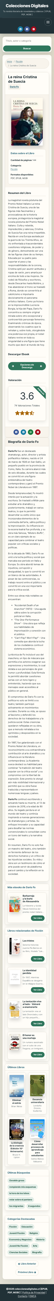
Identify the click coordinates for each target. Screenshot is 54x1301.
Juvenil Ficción (17, 1233)
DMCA (32, 1296)
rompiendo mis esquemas (22, 1187)
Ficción (19, 61)
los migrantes (16, 1206)
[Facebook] (27, 29)
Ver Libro (37, 918)
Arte (35, 1246)
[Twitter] (20, 29)
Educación (27, 1226)
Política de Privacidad (33, 1292)
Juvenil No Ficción (18, 1246)
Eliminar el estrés (16, 1101)
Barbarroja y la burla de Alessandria (31, 898)
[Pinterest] (33, 29)
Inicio (9, 61)
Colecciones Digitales (27, 5)
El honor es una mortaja (29, 1036)
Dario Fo (14, 86)
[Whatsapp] (30, 432)
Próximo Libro (25, 1272)
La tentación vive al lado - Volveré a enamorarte (32, 1004)
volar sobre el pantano (20, 1199)
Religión (34, 1233)
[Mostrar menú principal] (48, 22)
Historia (40, 1239)
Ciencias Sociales (18, 1252)
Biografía (37, 1252)
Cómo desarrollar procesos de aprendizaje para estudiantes (37, 1148)
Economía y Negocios (20, 1239)
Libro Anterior (28, 1263)
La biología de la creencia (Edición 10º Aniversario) (17, 1147)
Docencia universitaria (37, 1100)
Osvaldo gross (16, 1180)
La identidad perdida (29, 972)
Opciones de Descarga (27, 366)
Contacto (22, 1296)
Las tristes (28, 940)
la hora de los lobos (19, 1193)
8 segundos (34, 1206)
